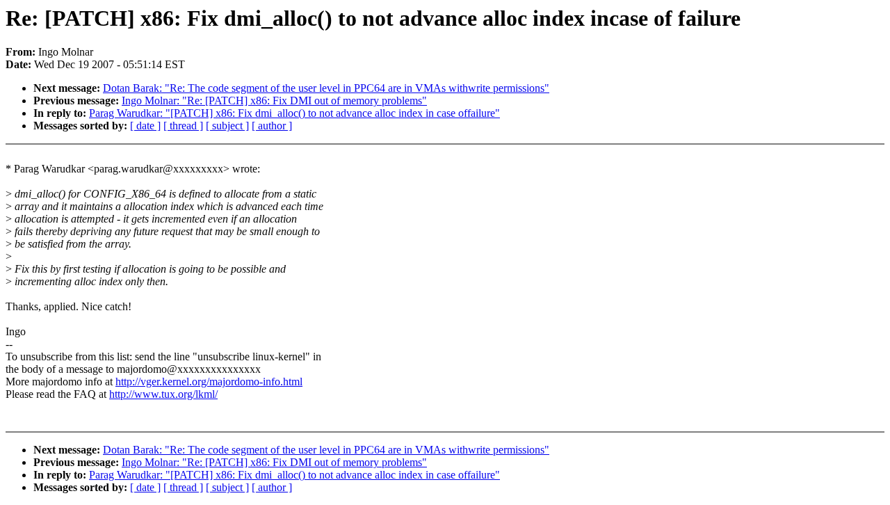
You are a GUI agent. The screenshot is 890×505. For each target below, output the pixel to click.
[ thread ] (183, 125)
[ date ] (145, 125)
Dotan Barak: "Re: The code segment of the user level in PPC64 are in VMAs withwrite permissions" (326, 88)
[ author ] (272, 125)
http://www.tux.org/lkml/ (163, 394)
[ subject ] (227, 125)
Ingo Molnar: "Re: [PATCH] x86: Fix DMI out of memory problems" (274, 100)
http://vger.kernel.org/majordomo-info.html (208, 381)
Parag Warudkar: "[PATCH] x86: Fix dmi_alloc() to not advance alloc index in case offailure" (294, 113)
